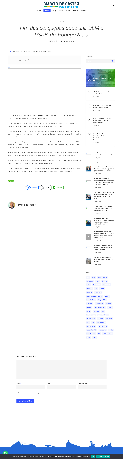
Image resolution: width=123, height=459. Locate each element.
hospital (88, 307)
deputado (89, 292)
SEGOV (111, 330)
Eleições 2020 (102, 300)
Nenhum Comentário (67, 41)
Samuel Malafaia (91, 330)
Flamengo (89, 303)
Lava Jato (96, 311)
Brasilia (104, 281)
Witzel (88, 337)
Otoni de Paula (90, 318)
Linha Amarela (90, 315)
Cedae (88, 285)
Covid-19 (89, 288)
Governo (108, 303)
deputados (98, 292)
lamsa (88, 311)
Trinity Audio (26, 60)
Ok (93, 456)
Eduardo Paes (90, 300)
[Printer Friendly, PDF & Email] (11, 181)
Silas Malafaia (90, 334)
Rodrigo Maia (103, 326)
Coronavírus (106, 285)
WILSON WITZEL (107, 334)
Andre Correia (102, 277)
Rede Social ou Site (83, 383)
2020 (87, 277)
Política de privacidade (102, 456)
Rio (93, 322)
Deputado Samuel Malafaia (94, 296)
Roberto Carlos (90, 326)
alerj (93, 277)
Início (10, 51)
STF (99, 334)
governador (99, 303)
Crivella (102, 288)
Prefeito (100, 318)
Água (94, 337)
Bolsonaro (89, 281)
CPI (96, 288)
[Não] (121, 456)
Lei (103, 311)
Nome (18, 383)
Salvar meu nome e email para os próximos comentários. (35, 393)
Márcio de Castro (27, 205)
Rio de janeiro (101, 322)
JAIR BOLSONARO (99, 307)
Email (49, 383)
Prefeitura (109, 318)
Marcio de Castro (103, 315)
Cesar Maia (96, 285)
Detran (107, 296)
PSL (87, 322)
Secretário (102, 330)
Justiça (110, 307)
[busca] (114, 5)
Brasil (62, 21)
